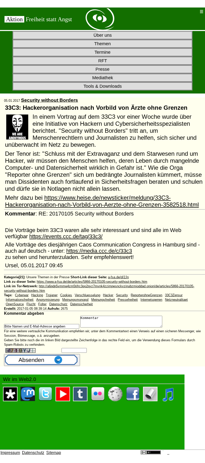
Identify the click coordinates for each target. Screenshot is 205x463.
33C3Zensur (173, 295)
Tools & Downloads (103, 86)
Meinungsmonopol (75, 300)
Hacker (108, 295)
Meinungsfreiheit (103, 300)
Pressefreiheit (128, 300)
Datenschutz (58, 304)
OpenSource (15, 304)
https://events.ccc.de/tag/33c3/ (65, 237)
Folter (42, 304)
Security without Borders (49, 100)
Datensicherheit (81, 304)
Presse (103, 69)
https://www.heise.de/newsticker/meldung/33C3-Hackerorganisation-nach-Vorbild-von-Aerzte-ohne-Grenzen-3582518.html (102, 201)
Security (122, 295)
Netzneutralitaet (176, 300)
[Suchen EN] (184, 11)
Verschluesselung (87, 295)
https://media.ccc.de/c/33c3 (99, 251)
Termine (102, 52)
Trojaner (52, 295)
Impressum (10, 452)
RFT (102, 60)
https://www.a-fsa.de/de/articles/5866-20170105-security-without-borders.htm (92, 282)
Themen (102, 43)
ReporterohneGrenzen (146, 295)
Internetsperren (151, 300)
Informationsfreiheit (20, 300)
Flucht (31, 304)
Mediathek (102, 77)
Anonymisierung (48, 300)
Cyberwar (21, 295)
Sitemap (53, 452)
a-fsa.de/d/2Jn (118, 277)
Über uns (103, 35)
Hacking (37, 295)
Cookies (66, 295)
